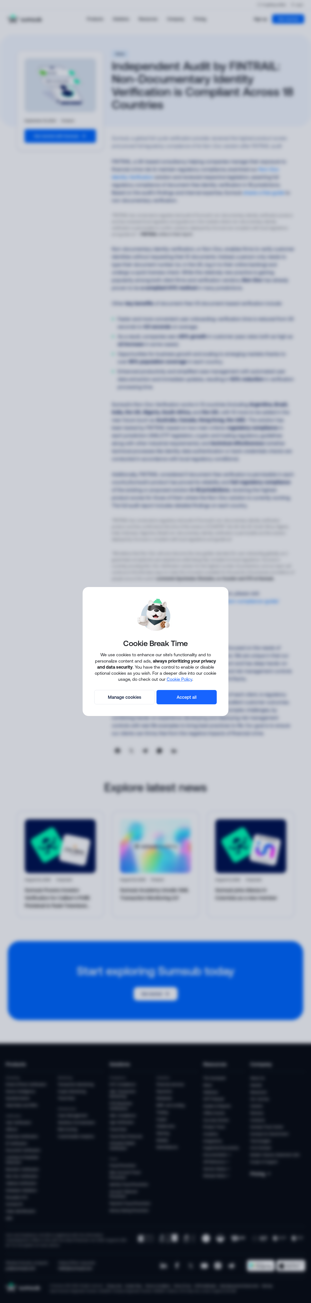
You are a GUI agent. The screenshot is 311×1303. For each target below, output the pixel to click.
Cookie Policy (179, 679)
